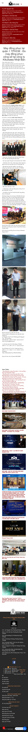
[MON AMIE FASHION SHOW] (14, 401)
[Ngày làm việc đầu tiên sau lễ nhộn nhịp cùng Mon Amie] (14, 548)
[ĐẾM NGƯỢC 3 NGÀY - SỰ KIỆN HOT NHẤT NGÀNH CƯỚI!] (14, 441)
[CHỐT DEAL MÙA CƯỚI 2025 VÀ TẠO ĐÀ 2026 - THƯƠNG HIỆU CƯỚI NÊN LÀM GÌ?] (14, 508)
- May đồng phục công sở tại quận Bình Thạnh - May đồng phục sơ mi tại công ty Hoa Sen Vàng (13, 374)
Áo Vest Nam (5, 677)
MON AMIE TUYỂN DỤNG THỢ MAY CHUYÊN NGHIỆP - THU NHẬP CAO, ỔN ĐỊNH (13, 431)
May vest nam (5, 709)
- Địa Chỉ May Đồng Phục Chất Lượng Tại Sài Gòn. (13, 392)
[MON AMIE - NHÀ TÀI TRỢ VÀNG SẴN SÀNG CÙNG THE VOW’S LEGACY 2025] (14, 462)
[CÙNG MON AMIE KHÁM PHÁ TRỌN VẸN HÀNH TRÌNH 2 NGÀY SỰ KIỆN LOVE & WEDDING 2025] (14, 568)
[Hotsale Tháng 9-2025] (14, 528)
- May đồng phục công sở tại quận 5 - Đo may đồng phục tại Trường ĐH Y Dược (14, 371)
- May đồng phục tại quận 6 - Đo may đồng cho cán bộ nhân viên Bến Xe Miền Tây (14, 380)
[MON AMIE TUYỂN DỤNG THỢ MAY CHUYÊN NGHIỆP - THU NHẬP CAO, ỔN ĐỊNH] (14, 421)
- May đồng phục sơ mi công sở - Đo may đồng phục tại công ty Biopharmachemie (12, 386)
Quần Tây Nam (5, 683)
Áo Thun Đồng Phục (6, 703)
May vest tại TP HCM (7, 711)
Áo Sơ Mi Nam (5, 679)
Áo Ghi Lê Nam (5, 681)
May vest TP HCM (6, 721)
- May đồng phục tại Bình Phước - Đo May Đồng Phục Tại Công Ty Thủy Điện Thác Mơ (13, 383)
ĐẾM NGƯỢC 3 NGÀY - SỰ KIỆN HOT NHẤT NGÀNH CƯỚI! (12, 451)
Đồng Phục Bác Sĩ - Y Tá (7, 697)
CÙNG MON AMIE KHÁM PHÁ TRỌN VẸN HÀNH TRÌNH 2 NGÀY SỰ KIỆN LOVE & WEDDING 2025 (13, 578)
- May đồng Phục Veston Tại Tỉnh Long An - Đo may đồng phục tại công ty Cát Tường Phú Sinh (14, 377)
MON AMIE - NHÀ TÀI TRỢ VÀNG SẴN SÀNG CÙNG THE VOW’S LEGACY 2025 (12, 472)
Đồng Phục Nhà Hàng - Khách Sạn (10, 695)
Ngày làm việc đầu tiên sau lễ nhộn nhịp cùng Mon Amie (13, 557)
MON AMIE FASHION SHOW (8, 411)
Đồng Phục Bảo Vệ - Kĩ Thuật (9, 699)
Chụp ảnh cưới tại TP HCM (8, 717)
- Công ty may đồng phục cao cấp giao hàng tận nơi (14, 391)
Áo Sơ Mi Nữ (5, 687)
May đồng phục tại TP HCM (8, 713)
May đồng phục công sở (7, 715)
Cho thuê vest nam (6, 707)
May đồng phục (5, 719)
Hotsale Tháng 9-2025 (7, 538)
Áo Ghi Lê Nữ (5, 691)
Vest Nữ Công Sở (6, 689)
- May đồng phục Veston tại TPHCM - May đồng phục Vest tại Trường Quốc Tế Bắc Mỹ (13, 389)
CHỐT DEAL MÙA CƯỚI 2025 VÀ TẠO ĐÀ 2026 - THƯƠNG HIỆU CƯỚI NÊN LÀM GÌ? (13, 518)
